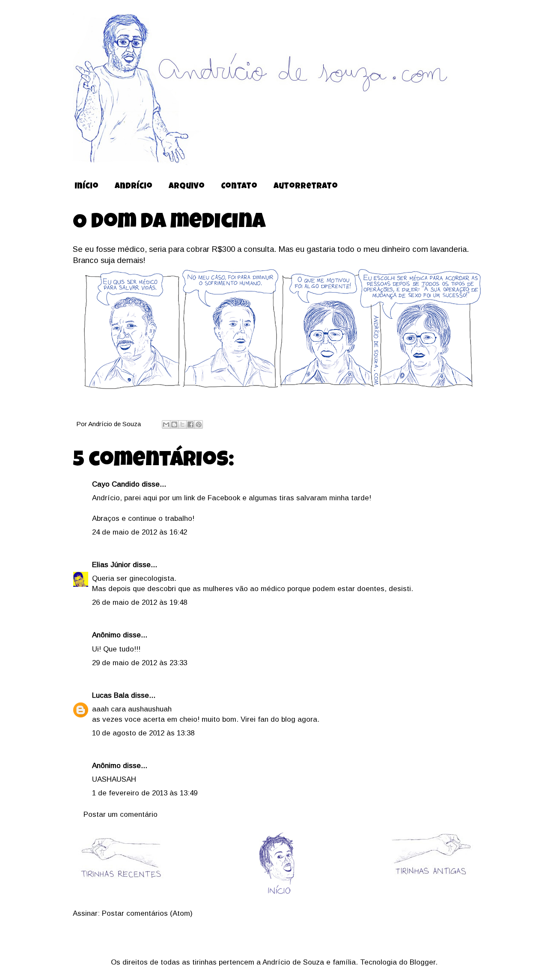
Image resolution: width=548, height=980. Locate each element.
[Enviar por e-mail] (166, 424)
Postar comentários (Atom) (147, 913)
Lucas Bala (110, 695)
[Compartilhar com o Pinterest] (198, 424)
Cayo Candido (116, 484)
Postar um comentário (120, 814)
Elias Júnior (111, 565)
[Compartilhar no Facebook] (190, 424)
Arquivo (187, 187)
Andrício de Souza (115, 423)
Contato (239, 187)
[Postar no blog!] (174, 424)
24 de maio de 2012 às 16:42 (139, 532)
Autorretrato (306, 187)
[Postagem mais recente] (121, 884)
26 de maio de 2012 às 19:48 (139, 602)
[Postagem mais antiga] (430, 877)
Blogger (422, 962)
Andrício (133, 187)
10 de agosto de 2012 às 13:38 (143, 733)
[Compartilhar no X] (182, 424)
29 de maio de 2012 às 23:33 (139, 663)
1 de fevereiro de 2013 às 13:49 (144, 793)
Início (86, 187)
